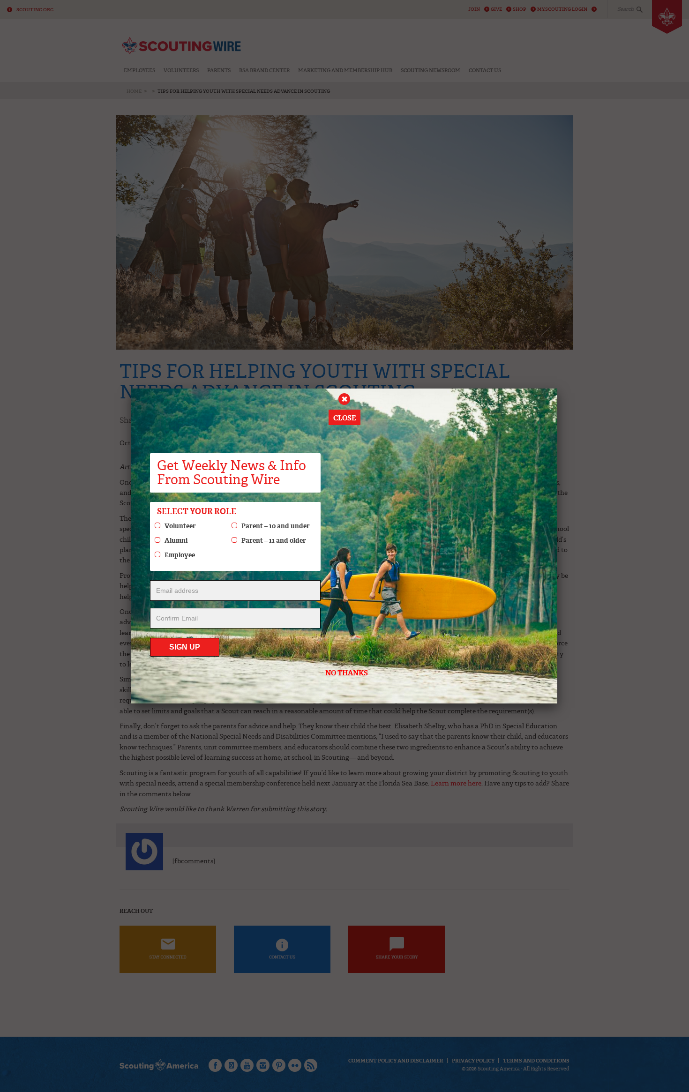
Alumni (176, 540)
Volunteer (180, 526)
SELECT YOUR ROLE (196, 511)
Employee (180, 555)
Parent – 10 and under (275, 526)
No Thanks (346, 673)
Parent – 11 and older (273, 540)
